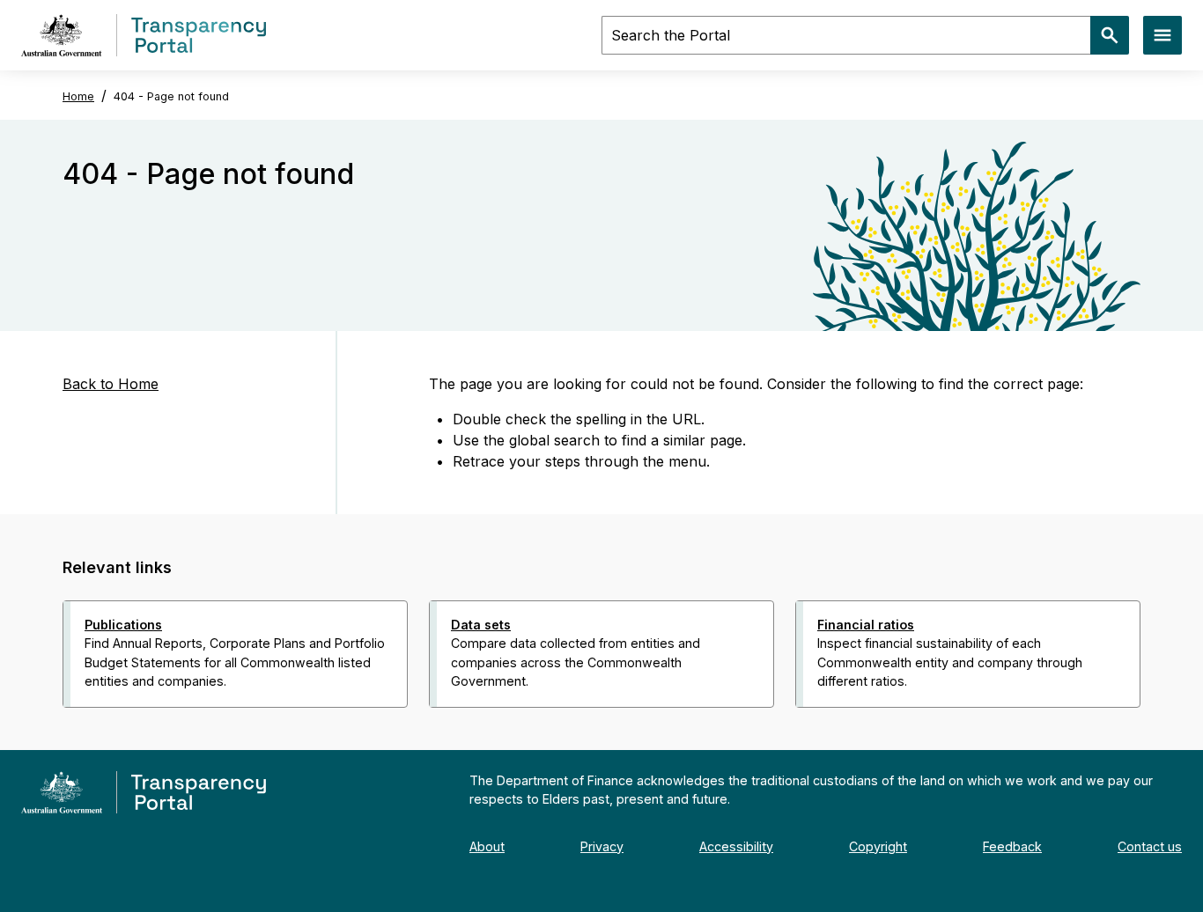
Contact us (1150, 846)
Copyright (878, 846)
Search (1109, 35)
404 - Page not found (171, 96)
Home (78, 96)
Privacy (602, 846)
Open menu (1162, 35)
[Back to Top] (562, 730)
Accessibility (736, 846)
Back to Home (111, 384)
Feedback (1012, 846)
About (487, 846)
